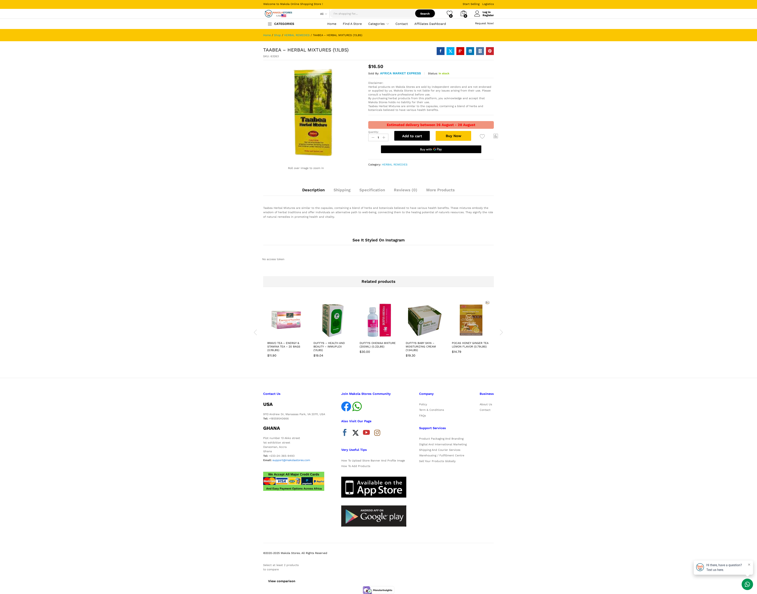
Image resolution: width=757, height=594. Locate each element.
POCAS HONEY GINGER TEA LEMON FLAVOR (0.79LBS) (470, 344)
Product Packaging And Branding (441, 438)
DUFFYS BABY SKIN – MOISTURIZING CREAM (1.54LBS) (421, 346)
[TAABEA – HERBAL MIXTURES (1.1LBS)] (441, 51)
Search (425, 13)
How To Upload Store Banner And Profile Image (373, 460)
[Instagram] (377, 433)
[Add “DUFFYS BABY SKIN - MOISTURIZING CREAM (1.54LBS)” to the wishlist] (428, 334)
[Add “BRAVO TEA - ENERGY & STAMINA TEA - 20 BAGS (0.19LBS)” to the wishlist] (289, 334)
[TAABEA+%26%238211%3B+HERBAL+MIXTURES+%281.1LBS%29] (450, 51)
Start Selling (471, 4)
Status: (433, 73)
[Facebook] (344, 433)
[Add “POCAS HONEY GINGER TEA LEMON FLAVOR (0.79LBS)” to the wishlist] (474, 334)
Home (331, 23)
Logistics (488, 4)
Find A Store (352, 23)
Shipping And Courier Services (439, 449)
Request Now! (484, 23)
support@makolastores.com (291, 460)
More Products (440, 190)
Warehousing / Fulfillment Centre (441, 455)
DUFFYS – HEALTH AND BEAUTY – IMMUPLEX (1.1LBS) (329, 346)
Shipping (342, 190)
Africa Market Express (400, 73)
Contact (401, 23)
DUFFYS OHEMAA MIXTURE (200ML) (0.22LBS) (378, 344)
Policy (423, 404)
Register (488, 15)
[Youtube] (366, 433)
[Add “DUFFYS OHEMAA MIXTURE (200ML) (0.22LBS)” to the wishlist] (382, 334)
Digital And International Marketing (443, 444)
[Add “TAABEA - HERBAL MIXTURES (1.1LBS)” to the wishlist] (482, 136)
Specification (372, 190)
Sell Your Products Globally (437, 461)
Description (313, 190)
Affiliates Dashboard (430, 23)
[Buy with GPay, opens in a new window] (431, 149)
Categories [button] (376, 23)
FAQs (422, 415)
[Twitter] (355, 433)
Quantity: (373, 132)
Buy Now (453, 136)
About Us (486, 404)
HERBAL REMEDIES (394, 164)
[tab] (313, 191)
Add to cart (412, 136)
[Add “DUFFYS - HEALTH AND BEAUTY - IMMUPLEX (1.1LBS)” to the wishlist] (336, 334)
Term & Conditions (431, 409)
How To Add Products (355, 466)
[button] (495, 136)
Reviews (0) (405, 190)
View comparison (281, 581)
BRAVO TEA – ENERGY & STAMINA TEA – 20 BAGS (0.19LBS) (283, 346)
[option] (286, 330)
